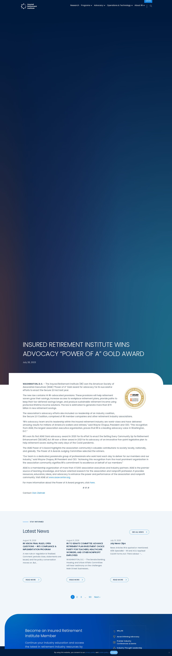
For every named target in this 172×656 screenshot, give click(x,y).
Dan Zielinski (38, 493)
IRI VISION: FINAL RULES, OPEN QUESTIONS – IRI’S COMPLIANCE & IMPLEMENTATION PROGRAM (39, 546)
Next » (97, 597)
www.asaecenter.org (59, 477)
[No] (169, 652)
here (92, 482)
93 (90, 597)
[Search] (149, 6)
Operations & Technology (119, 5)
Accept (114, 652)
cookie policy (103, 652)
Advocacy (98, 5)
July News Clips (118, 543)
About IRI (139, 5)
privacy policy (90, 652)
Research (74, 5)
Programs (85, 5)
